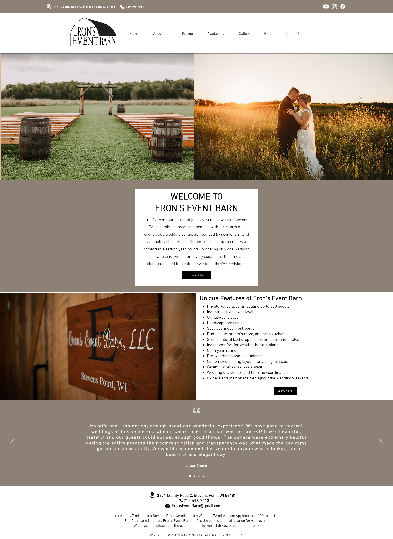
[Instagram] (334, 6)
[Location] (48, 6)
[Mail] (167, 506)
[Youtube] (326, 6)
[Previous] (12, 443)
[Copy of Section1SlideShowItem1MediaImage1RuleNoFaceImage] (203, 476)
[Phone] (122, 7)
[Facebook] (343, 6)
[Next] (381, 443)
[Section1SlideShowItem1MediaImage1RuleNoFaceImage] (194, 476)
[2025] (189, 476)
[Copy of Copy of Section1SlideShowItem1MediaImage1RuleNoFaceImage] (199, 476)
